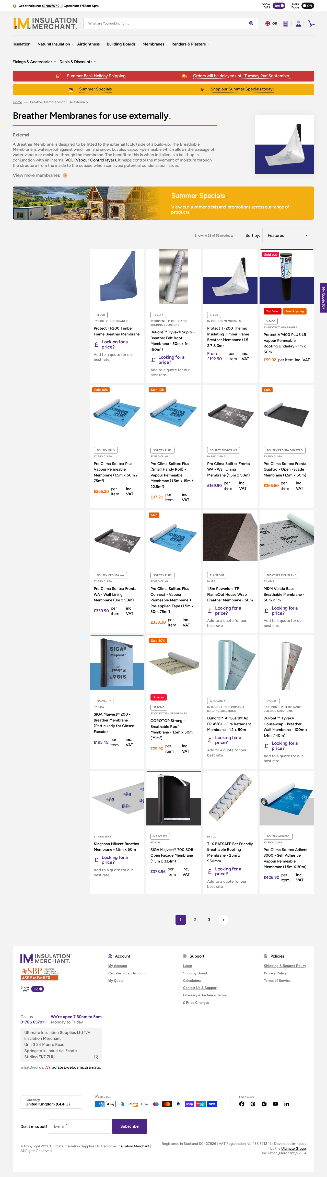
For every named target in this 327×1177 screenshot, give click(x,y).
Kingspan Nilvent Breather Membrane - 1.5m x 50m (116, 847)
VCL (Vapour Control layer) (90, 160)
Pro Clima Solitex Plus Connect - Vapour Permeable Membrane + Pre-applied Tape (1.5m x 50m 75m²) (172, 600)
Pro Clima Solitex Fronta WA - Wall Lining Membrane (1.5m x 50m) (228, 469)
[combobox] (171, 23)
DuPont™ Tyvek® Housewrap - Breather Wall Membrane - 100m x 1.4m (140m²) (285, 727)
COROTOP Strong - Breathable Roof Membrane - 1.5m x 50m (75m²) (171, 729)
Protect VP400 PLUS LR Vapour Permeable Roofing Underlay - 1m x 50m (285, 343)
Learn (187, 966)
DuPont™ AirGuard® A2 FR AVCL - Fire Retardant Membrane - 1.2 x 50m (229, 724)
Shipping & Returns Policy (285, 966)
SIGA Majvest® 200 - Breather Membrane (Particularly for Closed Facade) (114, 723)
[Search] (252, 23)
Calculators (192, 981)
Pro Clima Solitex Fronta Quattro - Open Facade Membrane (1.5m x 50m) (285, 469)
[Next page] (223, 920)
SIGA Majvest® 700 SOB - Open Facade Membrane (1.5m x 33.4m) (173, 855)
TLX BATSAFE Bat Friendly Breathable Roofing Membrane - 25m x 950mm (230, 853)
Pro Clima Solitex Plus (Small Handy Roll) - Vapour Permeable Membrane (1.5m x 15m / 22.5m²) (171, 475)
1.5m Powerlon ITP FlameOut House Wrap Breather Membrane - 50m (230, 594)
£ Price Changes (196, 1003)
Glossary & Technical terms (205, 995)
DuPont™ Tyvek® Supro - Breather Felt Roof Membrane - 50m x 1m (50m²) (172, 341)
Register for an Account (127, 973)
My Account (117, 966)
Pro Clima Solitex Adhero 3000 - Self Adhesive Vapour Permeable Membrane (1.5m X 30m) (286, 858)
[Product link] (117, 315)
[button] (297, 23)
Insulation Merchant (133, 1146)
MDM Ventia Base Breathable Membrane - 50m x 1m (284, 594)
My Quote (115, 981)
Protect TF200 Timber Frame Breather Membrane (116, 331)
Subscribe (129, 1126)
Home (17, 102)
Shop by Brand (195, 973)
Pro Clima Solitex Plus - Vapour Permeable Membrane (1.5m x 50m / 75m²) (115, 472)
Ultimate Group (293, 1148)
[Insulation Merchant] (46, 23)
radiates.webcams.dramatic (73, 1067)
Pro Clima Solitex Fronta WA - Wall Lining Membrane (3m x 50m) (115, 594)
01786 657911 (33, 1022)
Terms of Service (277, 981)
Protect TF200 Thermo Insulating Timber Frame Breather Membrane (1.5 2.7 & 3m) (228, 337)
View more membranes (36, 175)
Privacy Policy (275, 973)
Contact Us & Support (200, 988)
